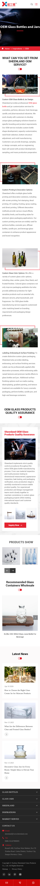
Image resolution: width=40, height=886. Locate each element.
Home (7, 49)
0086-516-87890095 (12, 841)
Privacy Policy (17, 869)
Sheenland (8, 805)
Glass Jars (8, 799)
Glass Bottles (10, 792)
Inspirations (17, 49)
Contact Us (8, 826)
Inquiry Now (15, 525)
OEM (27, 49)
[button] (13, 570)
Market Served (10, 819)
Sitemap (5, 869)
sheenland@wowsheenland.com (16, 834)
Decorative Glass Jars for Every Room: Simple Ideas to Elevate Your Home (19, 770)
